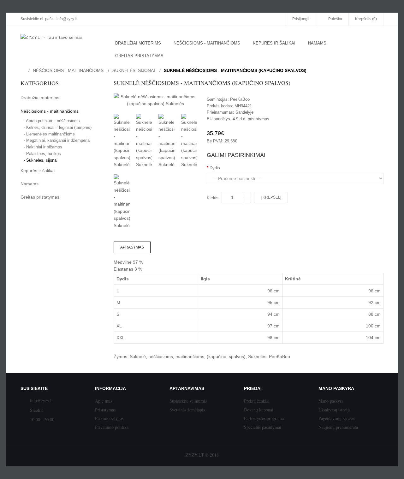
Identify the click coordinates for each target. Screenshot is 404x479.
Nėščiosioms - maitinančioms (68, 70)
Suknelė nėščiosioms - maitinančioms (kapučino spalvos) (235, 70)
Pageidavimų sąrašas (336, 418)
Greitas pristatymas (40, 197)
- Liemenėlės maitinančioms (49, 134)
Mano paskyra (330, 401)
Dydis (215, 167)
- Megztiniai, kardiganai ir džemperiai (57, 140)
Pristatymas (105, 410)
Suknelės (257, 356)
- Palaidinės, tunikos (42, 153)
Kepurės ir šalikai (38, 170)
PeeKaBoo (240, 99)
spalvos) (237, 356)
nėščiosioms (160, 356)
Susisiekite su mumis (188, 401)
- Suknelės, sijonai (40, 160)
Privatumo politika (111, 427)
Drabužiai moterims (40, 97)
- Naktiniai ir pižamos (43, 147)
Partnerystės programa (264, 418)
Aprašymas (132, 247)
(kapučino (216, 356)
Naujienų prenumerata (338, 427)
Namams (30, 183)
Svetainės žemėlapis (187, 410)
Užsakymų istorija (334, 410)
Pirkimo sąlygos (109, 418)
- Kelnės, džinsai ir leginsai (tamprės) (58, 127)
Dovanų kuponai (258, 410)
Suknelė (138, 356)
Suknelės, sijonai (133, 70)
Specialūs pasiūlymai (262, 427)
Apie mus (103, 401)
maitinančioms (189, 356)
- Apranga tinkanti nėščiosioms (52, 120)
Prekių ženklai (257, 401)
